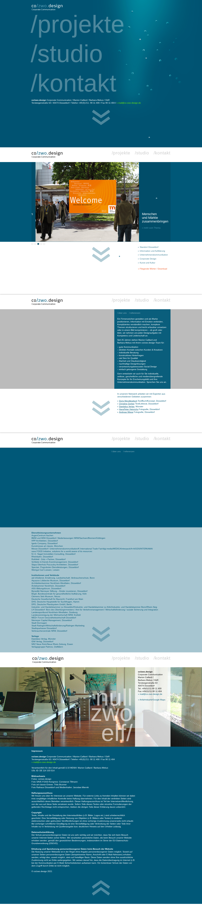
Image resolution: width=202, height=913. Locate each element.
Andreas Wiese (126, 412)
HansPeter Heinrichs (128, 409)
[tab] (32, 244)
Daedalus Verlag (126, 406)
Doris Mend (128, 401)
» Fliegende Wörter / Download (152, 269)
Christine (127, 404)
